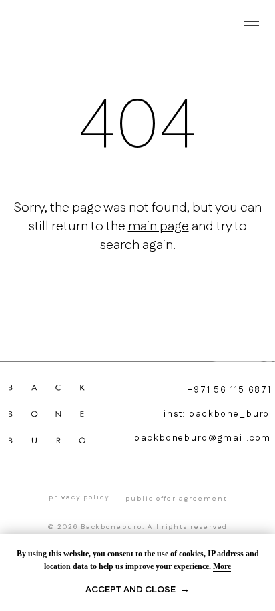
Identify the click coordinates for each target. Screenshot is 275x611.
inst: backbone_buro (217, 414)
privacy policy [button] (79, 497)
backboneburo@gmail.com (203, 438)
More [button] (222, 566)
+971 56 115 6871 (230, 390)
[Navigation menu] (251, 23)
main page (158, 226)
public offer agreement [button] (176, 498)
